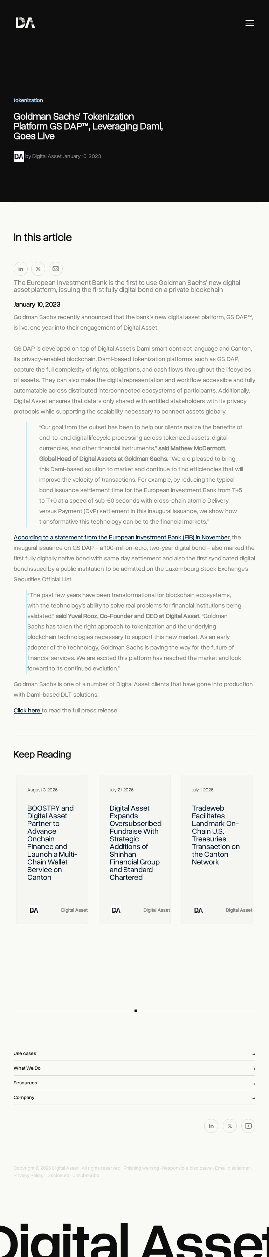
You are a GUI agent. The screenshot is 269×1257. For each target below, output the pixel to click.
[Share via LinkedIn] (21, 270)
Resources (25, 1082)
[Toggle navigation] (250, 23)
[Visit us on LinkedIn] (211, 1125)
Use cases (25, 1053)
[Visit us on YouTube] (248, 1125)
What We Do (27, 1068)
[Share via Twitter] (38, 270)
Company (24, 1097)
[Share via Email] (56, 270)
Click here (27, 710)
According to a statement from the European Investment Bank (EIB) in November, (122, 537)
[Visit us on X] (230, 1125)
